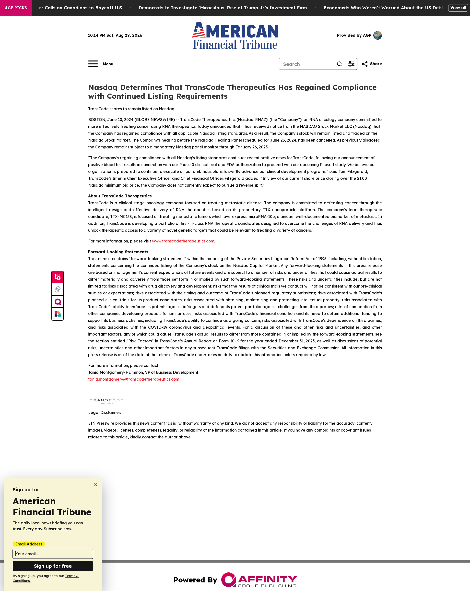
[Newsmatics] (57, 314)
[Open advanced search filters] (351, 64)
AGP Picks (16, 7)
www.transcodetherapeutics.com (183, 241)
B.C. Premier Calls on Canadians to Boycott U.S (69, 8)
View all (458, 7)
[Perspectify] (57, 289)
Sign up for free (53, 566)
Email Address (28, 544)
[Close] (95, 484)
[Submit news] (57, 277)
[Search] (339, 64)
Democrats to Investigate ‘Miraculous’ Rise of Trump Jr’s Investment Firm (223, 8)
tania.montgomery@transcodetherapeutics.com (133, 379)
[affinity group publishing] (57, 302)
